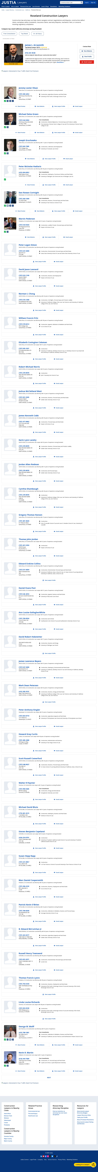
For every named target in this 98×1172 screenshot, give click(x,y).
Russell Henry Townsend (30, 953)
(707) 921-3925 (24, 397)
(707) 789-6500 (24, 911)
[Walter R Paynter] (10, 788)
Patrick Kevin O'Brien (29, 904)
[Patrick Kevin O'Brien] (10, 909)
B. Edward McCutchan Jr (30, 929)
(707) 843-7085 (24, 146)
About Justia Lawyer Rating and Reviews (85, 1123)
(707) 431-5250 (24, 545)
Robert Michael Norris (29, 366)
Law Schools (36, 6)
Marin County (8, 1141)
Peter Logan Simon (28, 245)
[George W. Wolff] (10, 1031)
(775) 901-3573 (24, 813)
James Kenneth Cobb (29, 415)
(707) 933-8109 (24, 1008)
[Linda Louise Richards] (10, 1007)
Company (40, 1159)
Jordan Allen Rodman (29, 464)
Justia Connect (25, 1159)
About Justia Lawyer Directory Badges (83, 1112)
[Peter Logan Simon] (10, 250)
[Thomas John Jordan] (10, 544)
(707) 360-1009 (24, 199)
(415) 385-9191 (24, 691)
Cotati (6, 1122)
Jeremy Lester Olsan (28, 88)
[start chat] (93, 1164)
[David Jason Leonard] (10, 274)
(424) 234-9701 (24, 837)
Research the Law (25, 6)
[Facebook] (46, 1156)
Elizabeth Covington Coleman (33, 342)
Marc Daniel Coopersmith (31, 880)
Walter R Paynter (27, 783)
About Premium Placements (85, 1120)
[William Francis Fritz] (10, 323)
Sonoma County (8, 1136)
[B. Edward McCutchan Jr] (10, 934)
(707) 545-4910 (24, 594)
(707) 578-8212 (24, 324)
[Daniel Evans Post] (10, 593)
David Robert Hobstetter (30, 636)
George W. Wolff (26, 1026)
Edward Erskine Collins (30, 563)
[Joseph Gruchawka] (10, 145)
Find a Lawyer (6, 6)
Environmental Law (34, 1111)
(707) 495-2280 (24, 740)
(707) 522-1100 (24, 275)
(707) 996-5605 (24, 789)
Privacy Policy (62, 1159)
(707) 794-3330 (24, 984)
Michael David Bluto (28, 807)
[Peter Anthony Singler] (10, 714)
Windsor (6, 1118)
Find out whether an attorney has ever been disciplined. (60, 1112)
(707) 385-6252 (24, 94)
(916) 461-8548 (30, 53)
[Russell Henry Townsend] (10, 958)
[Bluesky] (52, 1156)
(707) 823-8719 (24, 716)
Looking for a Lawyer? (82, 1164)
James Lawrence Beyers (30, 661)
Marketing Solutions (64, 6)
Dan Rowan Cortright (29, 192)
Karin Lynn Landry (27, 440)
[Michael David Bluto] (10, 812)
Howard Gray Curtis (28, 734)
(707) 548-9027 (24, 764)
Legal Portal (33, 1159)
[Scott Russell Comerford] (10, 763)
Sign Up (93, 2)
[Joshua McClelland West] (10, 396)
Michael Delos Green (28, 114)
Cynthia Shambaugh (28, 488)
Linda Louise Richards (29, 1002)
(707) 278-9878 (24, 373)
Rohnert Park (8, 1116)
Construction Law (19, 10)
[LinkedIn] (41, 1156)
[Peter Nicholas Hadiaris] (10, 171)
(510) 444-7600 (24, 1059)
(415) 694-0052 (24, 172)
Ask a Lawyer (15, 6)
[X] (55, 1156)
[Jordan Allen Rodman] (10, 469)
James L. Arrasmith (34, 45)
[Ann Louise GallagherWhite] (10, 617)
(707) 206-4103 (24, 886)
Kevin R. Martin (26, 1052)
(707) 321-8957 (24, 862)
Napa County (8, 1138)
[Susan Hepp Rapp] (10, 861)
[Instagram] (48, 1156)
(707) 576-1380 (24, 300)
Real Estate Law (33, 1116)
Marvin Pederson (27, 218)
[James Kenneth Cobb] (10, 420)
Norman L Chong (27, 293)
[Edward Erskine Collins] (10, 568)
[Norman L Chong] (10, 298)
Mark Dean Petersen (28, 685)
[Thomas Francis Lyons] (10, 982)
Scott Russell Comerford (30, 758)
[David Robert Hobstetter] (10, 641)
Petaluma (7, 1125)
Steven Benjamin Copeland (32, 831)
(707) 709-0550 (24, 618)
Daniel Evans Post (27, 588)
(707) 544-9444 (24, 225)
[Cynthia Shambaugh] (10, 493)
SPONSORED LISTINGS (8, 38)
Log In (86, 2)
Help (45, 1159)
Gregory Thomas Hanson (30, 514)
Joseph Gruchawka (28, 140)
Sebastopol (7, 1120)
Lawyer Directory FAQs (84, 1115)
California (27, 10)
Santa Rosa (7, 1113)
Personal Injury (32, 1113)
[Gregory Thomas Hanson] (10, 519)
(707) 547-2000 (24, 251)
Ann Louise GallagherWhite (32, 612)
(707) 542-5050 (24, 120)
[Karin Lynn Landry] (10, 445)
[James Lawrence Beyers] (10, 666)
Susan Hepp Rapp (27, 856)
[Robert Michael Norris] (10, 371)
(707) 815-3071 (24, 959)
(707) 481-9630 (24, 521)
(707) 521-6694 (24, 570)
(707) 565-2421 (24, 348)
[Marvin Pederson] (10, 223)
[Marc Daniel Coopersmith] (10, 885)
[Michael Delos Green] (10, 119)
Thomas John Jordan (28, 539)
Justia (3, 10)
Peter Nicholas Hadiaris (30, 166)
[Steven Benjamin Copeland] (10, 836)
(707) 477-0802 (24, 422)
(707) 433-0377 (24, 935)
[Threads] (50, 1156)
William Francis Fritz (28, 318)
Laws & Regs (45, 6)
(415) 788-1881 (24, 1033)
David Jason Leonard (28, 269)
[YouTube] (43, 1156)
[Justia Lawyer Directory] (9, 2)
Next (49, 1077)
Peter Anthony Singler (29, 709)
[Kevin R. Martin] (10, 1057)
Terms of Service (52, 1159)
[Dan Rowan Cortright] (10, 197)
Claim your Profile (82, 1117)
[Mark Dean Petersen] (10, 690)
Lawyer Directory (10, 10)
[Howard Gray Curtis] (10, 739)
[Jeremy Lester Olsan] (10, 93)
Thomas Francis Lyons (29, 977)
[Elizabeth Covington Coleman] (10, 347)
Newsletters (53, 6)
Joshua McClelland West (30, 391)
